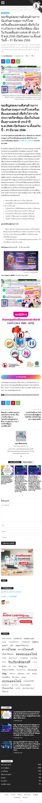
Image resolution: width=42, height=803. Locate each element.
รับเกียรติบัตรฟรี (19, 662)
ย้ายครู (4, 662)
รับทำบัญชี (13, 596)
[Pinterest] (13, 61)
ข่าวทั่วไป (4, 781)
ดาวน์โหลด (9, 649)
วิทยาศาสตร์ (32, 670)
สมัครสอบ (21, 674)
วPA (9, 666)
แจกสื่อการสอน (5, 784)
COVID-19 (18, 639)
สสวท (28, 673)
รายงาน (35, 662)
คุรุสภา (5, 645)
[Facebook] (3, 61)
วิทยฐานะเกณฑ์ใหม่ (8, 670)
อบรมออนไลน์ (11, 681)
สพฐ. (4, 673)
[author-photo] (21, 436)
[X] (8, 61)
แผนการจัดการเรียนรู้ (28, 688)
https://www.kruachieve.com (21, 446)
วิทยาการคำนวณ (21, 670)
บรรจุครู (4, 658)
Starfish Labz (29, 639)
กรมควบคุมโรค (9, 395)
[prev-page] (20, 495)
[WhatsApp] (18, 61)
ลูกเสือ (4, 666)
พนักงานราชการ (13, 658)
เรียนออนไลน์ (7, 688)
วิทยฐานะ (22, 666)
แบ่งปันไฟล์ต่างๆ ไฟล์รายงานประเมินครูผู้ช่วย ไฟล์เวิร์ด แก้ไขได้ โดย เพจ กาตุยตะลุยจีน (32, 415)
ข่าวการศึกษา (5, 768)
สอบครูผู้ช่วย (6, 677)
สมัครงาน (12, 673)
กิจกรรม (20, 795)
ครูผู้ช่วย (35, 642)
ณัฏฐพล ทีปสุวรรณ (22, 645)
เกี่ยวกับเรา (25, 797)
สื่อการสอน (15, 677)
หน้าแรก (3, 7)
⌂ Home (6, 795)
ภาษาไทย (33, 658)
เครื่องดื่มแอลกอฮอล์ (33, 395)
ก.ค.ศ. (4, 642)
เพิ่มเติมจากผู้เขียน (27, 462)
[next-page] (22, 495)
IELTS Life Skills (15, 592)
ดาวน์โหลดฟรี (25, 649)
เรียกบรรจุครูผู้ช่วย (25, 685)
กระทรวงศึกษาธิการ (14, 642)
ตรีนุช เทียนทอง (7, 654)
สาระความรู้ (17, 797)
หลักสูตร (23, 677)
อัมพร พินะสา (5, 685)
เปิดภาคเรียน (14, 685)
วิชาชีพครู (35, 795)
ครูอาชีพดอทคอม (7, 56)
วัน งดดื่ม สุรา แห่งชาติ (26, 141)
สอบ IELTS (4, 592)
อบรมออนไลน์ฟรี (28, 681)
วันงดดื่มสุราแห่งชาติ (23, 395)
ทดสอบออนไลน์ (26, 654)
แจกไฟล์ (18, 688)
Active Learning (6, 638)
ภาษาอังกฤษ (24, 658)
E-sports (4, 596)
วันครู (14, 666)
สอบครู (34, 673)
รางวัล (15, 395)
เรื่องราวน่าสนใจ (6, 774)
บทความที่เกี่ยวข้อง (15, 462)
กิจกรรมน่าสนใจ (11, 7)
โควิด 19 (5, 691)
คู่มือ (11, 645)
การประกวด (25, 642)
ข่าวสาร (13, 795)
